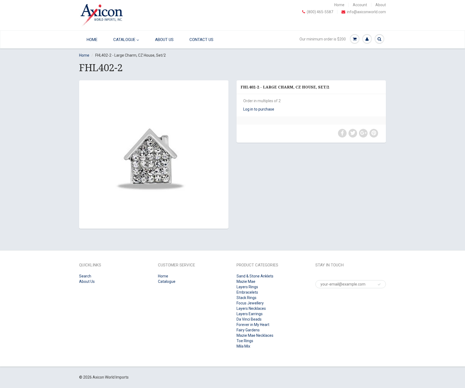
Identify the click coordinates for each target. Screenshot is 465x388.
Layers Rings (247, 287)
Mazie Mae (246, 281)
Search (85, 276)
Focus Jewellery (250, 303)
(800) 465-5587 (320, 12)
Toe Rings (245, 341)
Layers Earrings (250, 314)
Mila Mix (243, 346)
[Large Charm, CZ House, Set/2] (154, 154)
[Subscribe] (379, 284)
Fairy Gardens (248, 330)
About (380, 5)
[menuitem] (90, 39)
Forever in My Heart (253, 324)
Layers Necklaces (251, 308)
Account (360, 5)
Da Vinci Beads (249, 319)
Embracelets (247, 292)
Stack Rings (246, 298)
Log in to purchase (258, 109)
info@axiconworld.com (366, 12)
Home (339, 5)
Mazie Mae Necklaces (255, 335)
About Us (87, 281)
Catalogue (166, 281)
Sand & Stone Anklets (255, 276)
